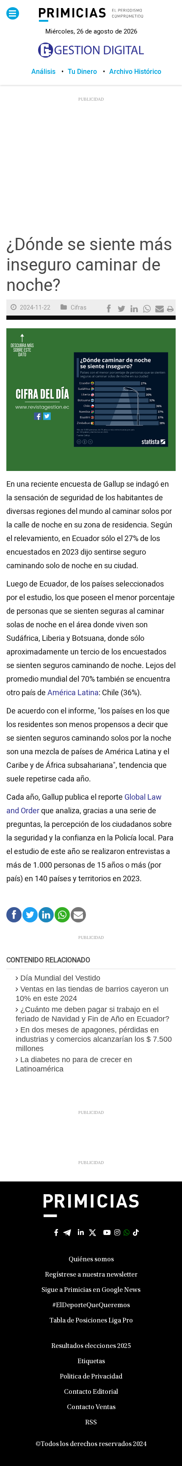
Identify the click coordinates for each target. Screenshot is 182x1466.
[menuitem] (49, 71)
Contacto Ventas (91, 1407)
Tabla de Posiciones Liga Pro (91, 1320)
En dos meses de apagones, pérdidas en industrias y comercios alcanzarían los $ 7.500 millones (94, 1039)
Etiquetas (91, 1361)
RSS (91, 1422)
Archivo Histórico (135, 72)
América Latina (73, 693)
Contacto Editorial (91, 1392)
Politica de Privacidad (91, 1376)
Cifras (78, 307)
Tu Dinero (82, 72)
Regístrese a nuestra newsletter (91, 1274)
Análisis (43, 72)
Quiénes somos (91, 1259)
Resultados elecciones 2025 (91, 1346)
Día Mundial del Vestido (60, 978)
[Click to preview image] (91, 400)
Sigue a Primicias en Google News (91, 1290)
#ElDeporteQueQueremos (91, 1305)
